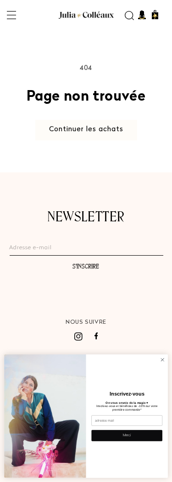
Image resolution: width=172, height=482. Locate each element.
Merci (126, 435)
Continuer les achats (86, 129)
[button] (11, 15)
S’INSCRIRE (85, 266)
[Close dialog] (162, 360)
